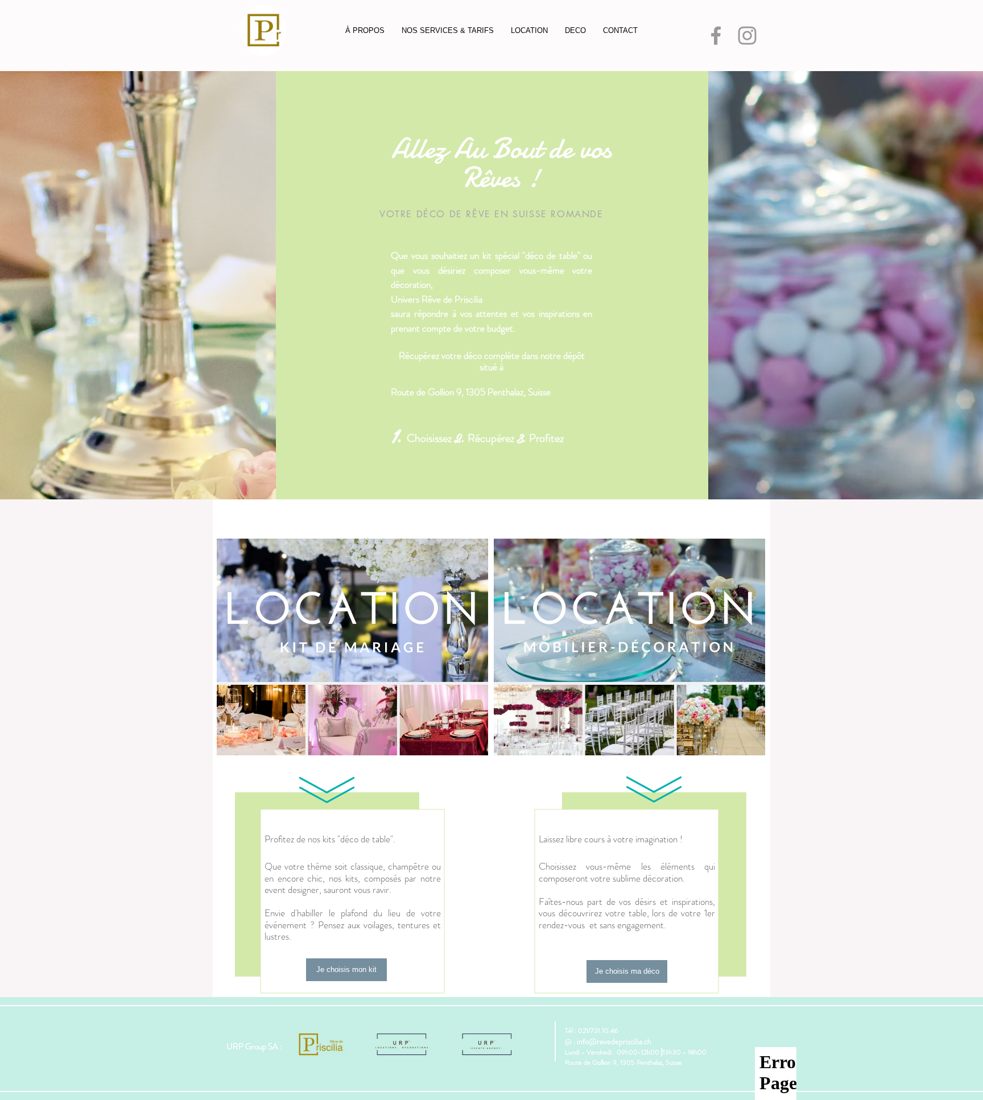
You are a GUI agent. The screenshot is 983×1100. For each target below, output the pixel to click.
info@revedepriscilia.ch (614, 1041)
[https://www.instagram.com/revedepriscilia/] (747, 35)
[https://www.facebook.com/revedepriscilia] (716, 35)
